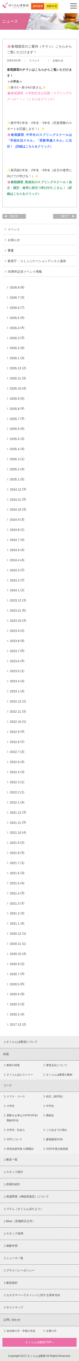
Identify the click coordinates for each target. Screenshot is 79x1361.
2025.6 (15, 428)
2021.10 (15, 832)
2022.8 (15, 742)
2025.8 (15, 408)
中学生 (50, 1105)
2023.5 (15, 671)
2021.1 (15, 923)
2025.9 (15, 398)
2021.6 (15, 873)
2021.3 (15, 903)
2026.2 (15, 348)
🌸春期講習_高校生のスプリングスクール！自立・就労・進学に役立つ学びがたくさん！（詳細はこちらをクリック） (39, 188)
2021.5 (15, 883)
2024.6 (15, 550)
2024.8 (15, 530)
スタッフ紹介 (14, 1171)
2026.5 (15, 318)
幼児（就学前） (55, 1096)
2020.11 (15, 943)
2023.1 (15, 691)
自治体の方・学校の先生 (21, 1330)
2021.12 (15, 812)
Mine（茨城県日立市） (20, 1221)
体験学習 (52, 6)
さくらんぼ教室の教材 (59, 1074)
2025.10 (15, 388)
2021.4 (15, 893)
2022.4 (15, 772)
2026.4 (15, 328)
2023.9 (15, 631)
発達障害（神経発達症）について (27, 1196)
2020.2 (15, 1014)
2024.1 (15, 590)
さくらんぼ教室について (22, 1041)
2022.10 (15, 721)
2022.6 (15, 762)
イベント (14, 229)
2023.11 (15, 610)
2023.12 (15, 600)
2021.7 (15, 863)
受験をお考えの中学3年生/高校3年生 (22, 1118)
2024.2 (15, 580)
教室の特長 (13, 1065)
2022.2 (15, 792)
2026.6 (15, 307)
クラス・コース (16, 1096)
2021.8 (15, 853)
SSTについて (14, 1139)
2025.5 (15, 439)
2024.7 (15, 540)
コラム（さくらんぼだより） (24, 1208)
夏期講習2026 (54, 1139)
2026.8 (15, 287)
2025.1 (15, 479)
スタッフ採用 (14, 1233)
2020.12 (15, 933)
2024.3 (15, 570)
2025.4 (15, 449)
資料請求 (37, 6)
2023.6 (15, 661)
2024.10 (15, 509)
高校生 (50, 1115)
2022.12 (15, 701)
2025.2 (15, 469)
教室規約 (12, 1282)
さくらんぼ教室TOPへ (39, 1342)
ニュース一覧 (14, 1258)
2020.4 (15, 994)
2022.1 (15, 802)
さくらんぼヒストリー (20, 1074)
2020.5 (15, 984)
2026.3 (15, 338)
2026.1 (15, 358)
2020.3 (15, 1004)
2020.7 (15, 974)
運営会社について (56, 1065)
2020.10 (15, 954)
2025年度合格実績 (57, 1148)
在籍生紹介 (13, 1184)
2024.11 (15, 499)
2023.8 (15, 641)
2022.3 (15, 782)
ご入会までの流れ (56, 1129)
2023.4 (15, 681)
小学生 (10, 1105)
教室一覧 (12, 1159)
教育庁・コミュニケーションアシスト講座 (37, 261)
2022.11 (15, 711)
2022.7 (15, 752)
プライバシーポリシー (20, 1270)
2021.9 (15, 842)
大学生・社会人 (16, 1129)
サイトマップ (14, 1307)
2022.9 (15, 732)
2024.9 (15, 519)
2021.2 (15, 913)
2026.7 (15, 297)
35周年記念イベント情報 (25, 271)
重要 (11, 250)
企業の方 (51, 1330)
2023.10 (15, 620)
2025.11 (15, 378)
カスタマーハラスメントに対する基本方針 (33, 1295)
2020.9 (15, 964)
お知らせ (14, 240)
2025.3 (15, 459)
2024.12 (15, 489)
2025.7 (15, 419)
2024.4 (15, 560)
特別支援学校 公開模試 (20, 1148)
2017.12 (15, 1024)
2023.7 (15, 651)
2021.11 (15, 822)
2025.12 (15, 368)
